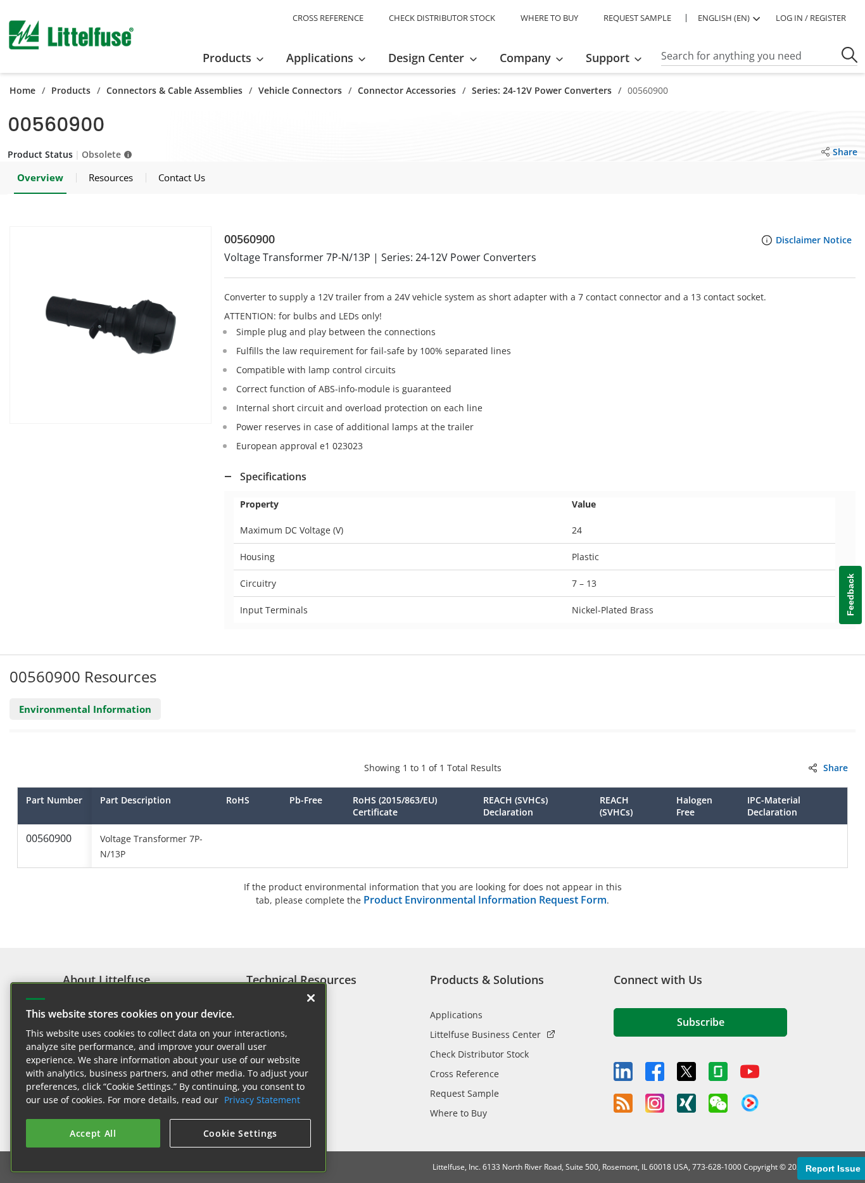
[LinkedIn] (623, 1071)
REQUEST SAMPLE (637, 17)
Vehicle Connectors (300, 90)
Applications (456, 1015)
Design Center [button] (426, 57)
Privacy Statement (262, 1100)
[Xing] (686, 1103)
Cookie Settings (240, 1133)
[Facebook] (654, 1071)
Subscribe (700, 1022)
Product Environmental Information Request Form (485, 900)
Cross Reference (464, 1074)
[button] (110, 325)
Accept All (93, 1133)
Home (22, 90)
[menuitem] (237, 57)
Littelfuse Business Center (485, 1034)
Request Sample (464, 1093)
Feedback (850, 594)
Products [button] (227, 57)
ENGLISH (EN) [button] (724, 17)
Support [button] (607, 57)
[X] (686, 1071)
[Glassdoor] (718, 1071)
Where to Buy (458, 1113)
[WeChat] (718, 1103)
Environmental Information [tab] (85, 709)
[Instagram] (654, 1103)
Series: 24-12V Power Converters (542, 90)
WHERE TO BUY (549, 17)
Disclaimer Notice (814, 240)
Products (71, 90)
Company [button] (525, 57)
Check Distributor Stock (479, 1054)
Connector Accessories (407, 90)
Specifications (273, 476)
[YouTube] (749, 1071)
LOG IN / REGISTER (811, 17)
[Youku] (749, 1103)
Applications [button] (319, 57)
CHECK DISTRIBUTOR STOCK (442, 17)
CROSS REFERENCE (328, 17)
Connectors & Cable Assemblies (174, 90)
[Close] (311, 998)
